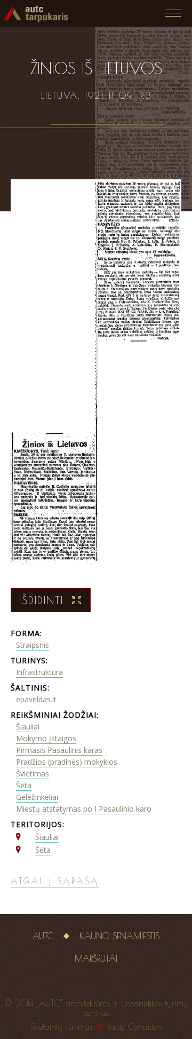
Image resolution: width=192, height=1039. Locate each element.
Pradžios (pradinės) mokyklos (66, 762)
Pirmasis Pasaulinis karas (59, 750)
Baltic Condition (134, 1027)
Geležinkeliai (37, 797)
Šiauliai (27, 726)
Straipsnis (32, 645)
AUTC (43, 936)
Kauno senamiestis (119, 936)
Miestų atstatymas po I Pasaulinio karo (83, 809)
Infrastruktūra (39, 672)
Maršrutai (96, 958)
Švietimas (32, 773)
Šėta (23, 785)
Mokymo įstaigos (46, 738)
